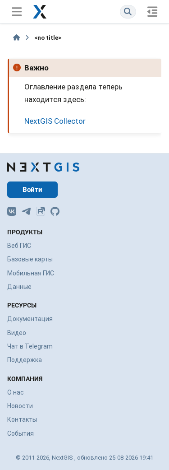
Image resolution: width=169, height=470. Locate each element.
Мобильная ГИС (30, 273)
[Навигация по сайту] (16, 11)
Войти (32, 190)
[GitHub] (54, 211)
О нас (15, 392)
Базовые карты (30, 259)
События (20, 433)
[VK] (11, 211)
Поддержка (24, 359)
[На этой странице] (152, 11)
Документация (30, 318)
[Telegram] (26, 211)
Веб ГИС (19, 245)
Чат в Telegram (30, 346)
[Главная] (16, 37)
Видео (16, 332)
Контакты (22, 419)
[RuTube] (40, 211)
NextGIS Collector (55, 121)
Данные (19, 286)
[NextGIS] (43, 167)
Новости (20, 406)
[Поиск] (128, 11)
